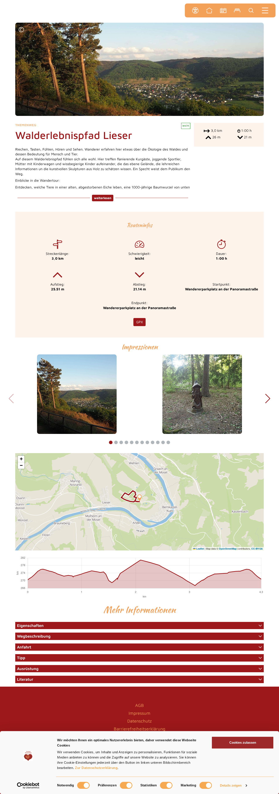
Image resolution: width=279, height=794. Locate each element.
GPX (139, 322)
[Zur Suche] (251, 10)
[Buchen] (237, 10)
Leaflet (200, 548)
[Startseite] (209, 10)
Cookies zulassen (242, 742)
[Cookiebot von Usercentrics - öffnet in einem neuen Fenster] (28, 785)
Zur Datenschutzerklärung (96, 768)
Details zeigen (231, 785)
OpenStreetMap (228, 548)
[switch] (126, 785)
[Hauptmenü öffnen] (265, 10)
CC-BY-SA (257, 548)
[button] (21, 30)
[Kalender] (223, 10)
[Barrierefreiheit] (195, 10)
